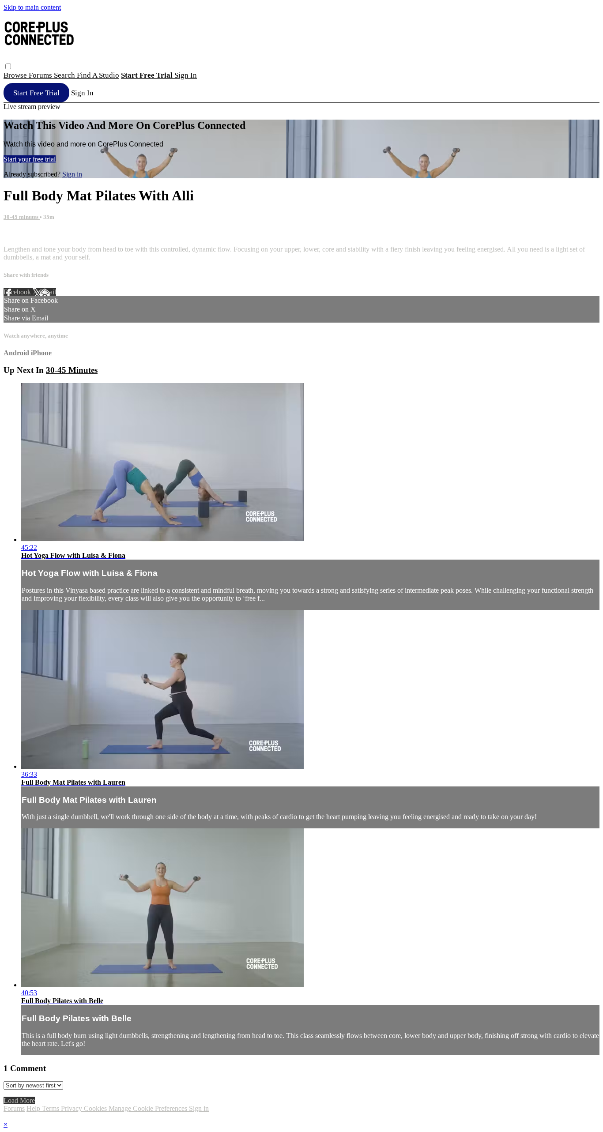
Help (34, 1108)
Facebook (18, 292)
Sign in (185, 75)
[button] (8, 66)
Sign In (82, 93)
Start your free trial (30, 159)
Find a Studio (98, 75)
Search (65, 75)
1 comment (19, 234)
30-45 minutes (22, 217)
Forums (41, 75)
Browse (16, 75)
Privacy (72, 1108)
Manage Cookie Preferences (149, 1108)
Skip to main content (32, 7)
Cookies (96, 1108)
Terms (51, 1108)
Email (48, 292)
